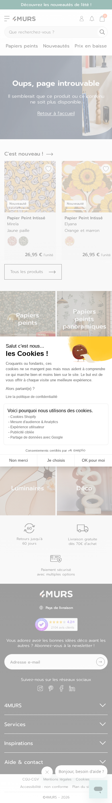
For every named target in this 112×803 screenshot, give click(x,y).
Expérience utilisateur (27, 427)
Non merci (18, 460)
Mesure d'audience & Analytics (34, 422)
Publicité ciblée (22, 432)
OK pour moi (93, 460)
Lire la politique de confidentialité (31, 397)
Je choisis (56, 460)
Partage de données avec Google (36, 437)
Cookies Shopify (23, 417)
